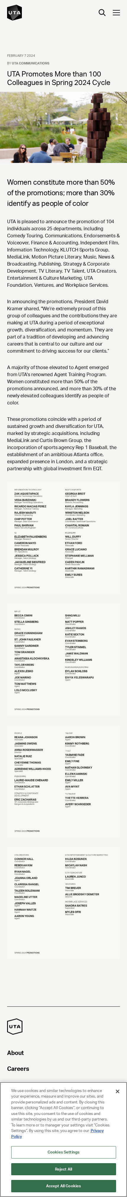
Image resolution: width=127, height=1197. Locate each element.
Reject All (63, 1169)
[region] (63, 1139)
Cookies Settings (63, 1152)
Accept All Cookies (63, 1186)
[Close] (117, 1091)
